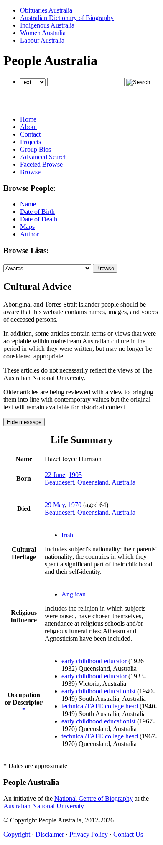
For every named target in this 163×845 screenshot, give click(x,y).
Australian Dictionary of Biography (67, 17)
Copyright (16, 834)
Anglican (73, 594)
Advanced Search (43, 156)
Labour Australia (42, 40)
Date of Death (38, 219)
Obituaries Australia (46, 10)
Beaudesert (59, 482)
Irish (67, 534)
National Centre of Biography (93, 798)
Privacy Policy (88, 834)
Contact (30, 134)
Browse (30, 171)
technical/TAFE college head (99, 706)
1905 (75, 474)
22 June (55, 474)
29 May (55, 504)
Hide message (24, 422)
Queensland (93, 482)
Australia (123, 482)
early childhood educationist (98, 691)
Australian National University (43, 805)
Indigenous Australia (47, 25)
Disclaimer (50, 834)
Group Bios (35, 149)
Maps (27, 226)
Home (28, 119)
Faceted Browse (41, 164)
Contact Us (128, 834)
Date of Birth (37, 211)
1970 (75, 504)
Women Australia (43, 32)
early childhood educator (94, 661)
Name (28, 204)
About (28, 126)
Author (29, 234)
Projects (30, 141)
